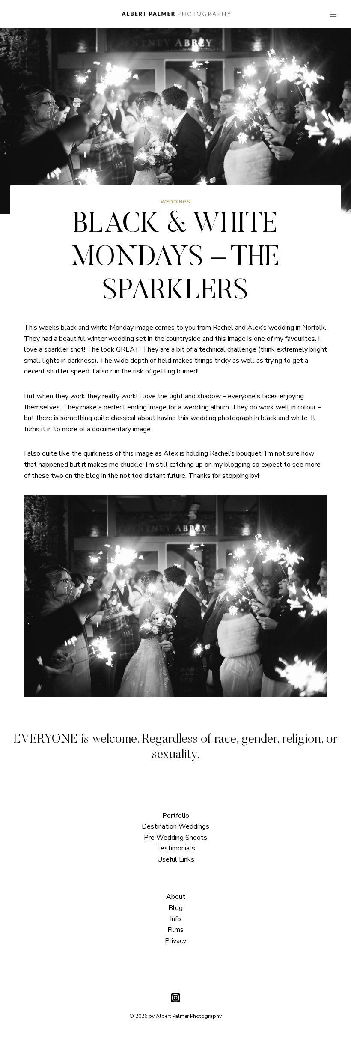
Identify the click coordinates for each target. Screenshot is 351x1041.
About (175, 896)
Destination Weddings (175, 826)
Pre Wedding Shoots (175, 837)
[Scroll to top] (343, 738)
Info (175, 919)
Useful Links (175, 859)
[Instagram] (175, 997)
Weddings (175, 202)
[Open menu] (333, 14)
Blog (175, 908)
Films (175, 929)
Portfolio (175, 815)
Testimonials (175, 848)
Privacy (175, 941)
